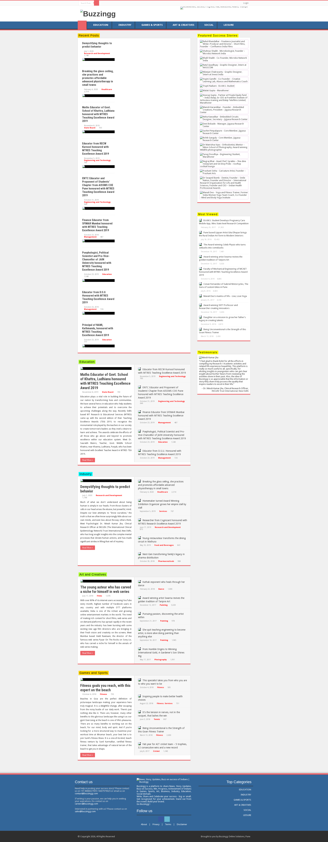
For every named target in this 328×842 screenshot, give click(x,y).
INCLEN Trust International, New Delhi (230, 391)
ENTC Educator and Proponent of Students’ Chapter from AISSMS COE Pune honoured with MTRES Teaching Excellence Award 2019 (98, 187)
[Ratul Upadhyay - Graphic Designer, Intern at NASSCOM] (224, 66)
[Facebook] (102, 3)
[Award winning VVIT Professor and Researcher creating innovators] (200, 305)
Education (107, 274)
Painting (164, 605)
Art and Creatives (92, 574)
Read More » (87, 460)
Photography (160, 660)
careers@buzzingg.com (86, 803)
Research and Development (97, 53)
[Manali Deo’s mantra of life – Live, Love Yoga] (200, 296)
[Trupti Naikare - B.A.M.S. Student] (217, 86)
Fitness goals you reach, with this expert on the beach (105, 687)
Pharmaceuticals (166, 561)
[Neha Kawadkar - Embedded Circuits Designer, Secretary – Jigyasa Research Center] (224, 118)
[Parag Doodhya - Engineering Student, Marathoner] (224, 155)
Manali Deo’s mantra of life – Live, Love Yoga (225, 296)
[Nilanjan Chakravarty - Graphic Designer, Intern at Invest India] (224, 73)
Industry (85, 474)
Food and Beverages (164, 545)
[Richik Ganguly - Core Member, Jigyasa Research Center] (224, 139)
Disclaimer (182, 824)
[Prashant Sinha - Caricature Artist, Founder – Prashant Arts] (224, 172)
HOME (82, 25)
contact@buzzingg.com (86, 793)
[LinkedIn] (105, 3)
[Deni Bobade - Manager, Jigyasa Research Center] (224, 125)
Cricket (156, 751)
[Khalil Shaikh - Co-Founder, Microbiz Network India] (224, 59)
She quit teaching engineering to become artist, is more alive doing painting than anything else (161, 633)
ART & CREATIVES (183, 24)
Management (90, 237)
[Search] (96, 3)
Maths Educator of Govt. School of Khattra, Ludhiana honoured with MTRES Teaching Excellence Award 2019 (98, 114)
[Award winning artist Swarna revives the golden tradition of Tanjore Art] (200, 256)
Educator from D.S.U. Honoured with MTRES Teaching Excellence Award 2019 (98, 297)
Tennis (157, 719)
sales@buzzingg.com (85, 811)
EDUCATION (100, 24)
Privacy (156, 824)
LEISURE (229, 24)
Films (99, 596)
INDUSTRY (124, 24)
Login (246, 3)
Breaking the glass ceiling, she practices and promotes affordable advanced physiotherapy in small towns (97, 78)
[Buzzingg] (98, 13)
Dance (161, 589)
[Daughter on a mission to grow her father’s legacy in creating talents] (200, 317)
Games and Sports (93, 673)
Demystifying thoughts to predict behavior (97, 45)
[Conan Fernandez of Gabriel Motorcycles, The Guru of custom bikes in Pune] (200, 284)
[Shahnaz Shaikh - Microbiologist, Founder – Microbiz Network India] (224, 52)
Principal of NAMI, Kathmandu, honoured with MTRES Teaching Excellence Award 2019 (97, 330)
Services (163, 511)
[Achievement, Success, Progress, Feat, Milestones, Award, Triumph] (214, 7)
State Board (89, 128)
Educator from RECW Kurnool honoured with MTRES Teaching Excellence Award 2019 (95, 148)
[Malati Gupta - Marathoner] (214, 91)
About (144, 824)
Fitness (103, 694)
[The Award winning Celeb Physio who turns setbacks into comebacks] (200, 244)
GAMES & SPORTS (152, 24)
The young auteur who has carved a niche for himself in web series (105, 589)
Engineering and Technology (97, 160)
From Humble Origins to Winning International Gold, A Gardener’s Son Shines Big (161, 652)
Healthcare (106, 89)
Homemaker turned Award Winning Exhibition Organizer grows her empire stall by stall (162, 504)
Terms (168, 824)
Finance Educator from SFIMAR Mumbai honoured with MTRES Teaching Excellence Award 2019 (97, 225)
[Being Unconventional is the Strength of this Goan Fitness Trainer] (200, 329)
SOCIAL (209, 24)
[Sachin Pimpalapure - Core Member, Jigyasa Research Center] (224, 132)
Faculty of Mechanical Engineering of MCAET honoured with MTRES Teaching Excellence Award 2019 (223, 272)
